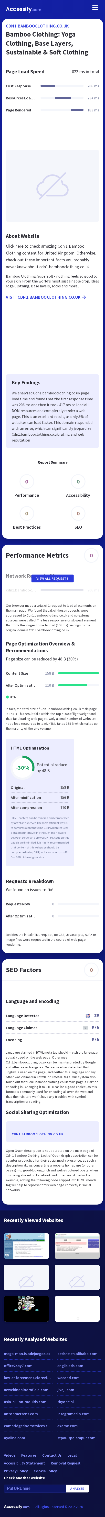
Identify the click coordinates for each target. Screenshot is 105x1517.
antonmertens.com (21, 1413)
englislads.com (70, 1365)
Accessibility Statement (24, 1463)
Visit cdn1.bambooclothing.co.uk (43, 297)
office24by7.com (18, 1365)
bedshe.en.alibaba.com (77, 1353)
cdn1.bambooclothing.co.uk (37, 26)
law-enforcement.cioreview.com (28, 1377)
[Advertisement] (52, 134)
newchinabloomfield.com (26, 1389)
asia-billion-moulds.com (25, 1401)
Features (28, 1455)
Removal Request (66, 1463)
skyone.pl (65, 1401)
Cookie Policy (45, 1470)
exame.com (67, 1425)
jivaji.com (65, 1389)
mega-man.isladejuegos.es (27, 1353)
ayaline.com (14, 1437)
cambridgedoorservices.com (28, 1425)
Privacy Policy (16, 1470)
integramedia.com (73, 1413)
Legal (72, 1455)
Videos (9, 1455)
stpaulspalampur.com (76, 1437)
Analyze (77, 1488)
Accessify (23, 9)
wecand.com (68, 1377)
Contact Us (52, 1455)
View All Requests (52, 578)
